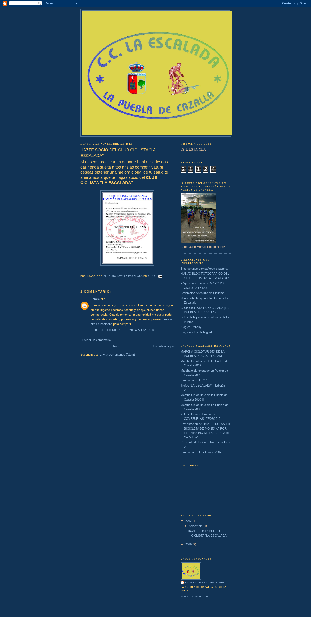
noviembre (196, 526)
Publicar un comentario (95, 340)
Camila (95, 299)
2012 (189, 520)
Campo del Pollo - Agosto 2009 (201, 452)
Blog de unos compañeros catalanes (205, 268)
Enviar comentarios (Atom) (117, 354)
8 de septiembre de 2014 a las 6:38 (123, 330)
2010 (189, 544)
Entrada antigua (163, 346)
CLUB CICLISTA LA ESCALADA (205, 582)
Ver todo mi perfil (195, 596)
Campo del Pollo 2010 (195, 380)
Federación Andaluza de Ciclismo (202, 293)
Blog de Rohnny (191, 327)
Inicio (116, 346)
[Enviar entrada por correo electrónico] (160, 276)
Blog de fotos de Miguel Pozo (200, 332)
